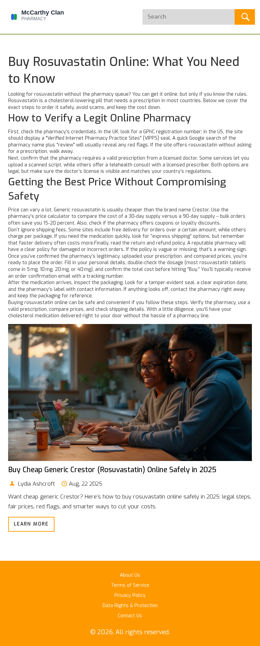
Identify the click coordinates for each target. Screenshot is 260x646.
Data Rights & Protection (130, 605)
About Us (130, 575)
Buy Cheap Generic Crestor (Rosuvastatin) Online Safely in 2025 (112, 470)
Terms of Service (130, 585)
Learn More (31, 524)
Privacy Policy (130, 595)
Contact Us (130, 616)
